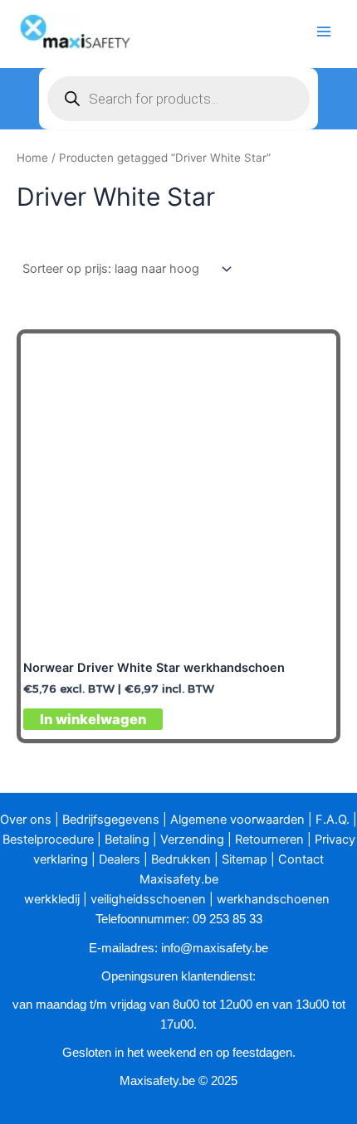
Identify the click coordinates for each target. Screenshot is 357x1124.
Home (32, 157)
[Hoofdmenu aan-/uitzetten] (323, 31)
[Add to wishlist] (310, 359)
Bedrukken (181, 859)
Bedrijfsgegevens (110, 819)
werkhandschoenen (273, 899)
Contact (301, 859)
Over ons (25, 819)
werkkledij (52, 899)
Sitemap (244, 859)
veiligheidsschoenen (148, 899)
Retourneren (269, 839)
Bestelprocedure (48, 839)
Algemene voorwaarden (237, 819)
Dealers (119, 859)
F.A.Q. (332, 819)
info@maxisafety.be (214, 948)
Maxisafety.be (178, 879)
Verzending (192, 839)
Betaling (127, 839)
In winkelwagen (93, 719)
